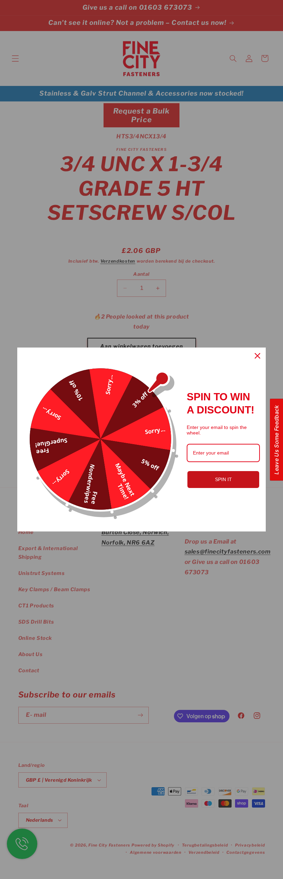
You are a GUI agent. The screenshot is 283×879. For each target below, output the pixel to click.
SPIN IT (223, 479)
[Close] (257, 356)
